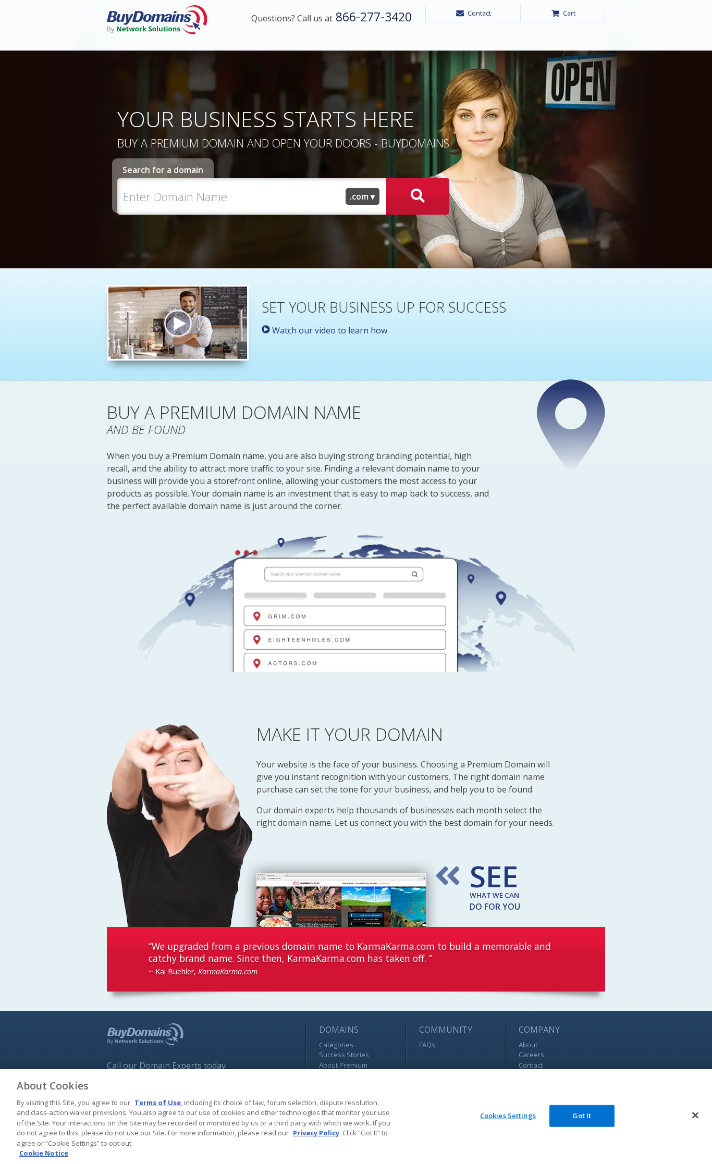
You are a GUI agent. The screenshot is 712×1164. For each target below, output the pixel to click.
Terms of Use (157, 1102)
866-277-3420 (372, 16)
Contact (479, 13)
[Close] (695, 1115)
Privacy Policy (316, 1132)
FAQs (427, 1044)
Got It (581, 1115)
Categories (336, 1044)
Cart (569, 13)
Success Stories (344, 1054)
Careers (531, 1054)
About (528, 1044)
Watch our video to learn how (328, 330)
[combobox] (363, 196)
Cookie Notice (43, 1153)
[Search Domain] (417, 196)
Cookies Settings (508, 1115)
